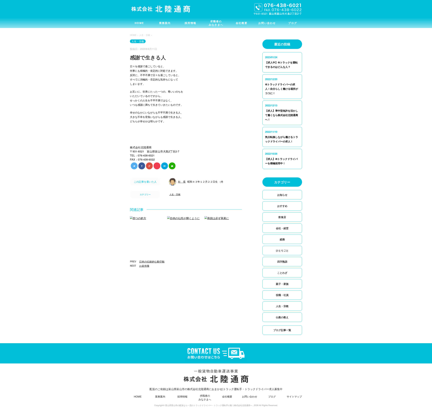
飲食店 (282, 217)
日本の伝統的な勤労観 (152, 261)
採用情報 (190, 23)
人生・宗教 (174, 194)
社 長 (182, 181)
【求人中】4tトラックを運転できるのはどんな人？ (281, 65)
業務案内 (165, 23)
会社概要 (241, 23)
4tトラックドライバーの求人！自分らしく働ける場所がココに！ (281, 88)
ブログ (292, 23)
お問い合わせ (267, 23)
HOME (139, 23)
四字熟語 (282, 261)
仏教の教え (282, 317)
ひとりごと (282, 250)
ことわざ (282, 273)
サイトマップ (294, 396)
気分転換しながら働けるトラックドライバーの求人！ (281, 139)
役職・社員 (282, 295)
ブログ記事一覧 (282, 330)
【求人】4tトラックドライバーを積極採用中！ (281, 161)
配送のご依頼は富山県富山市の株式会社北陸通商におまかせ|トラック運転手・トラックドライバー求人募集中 (216, 389)
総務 (282, 239)
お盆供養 (144, 265)
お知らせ (282, 195)
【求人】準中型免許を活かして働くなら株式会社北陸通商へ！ (281, 115)
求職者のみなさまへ (216, 23)
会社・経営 (282, 228)
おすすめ (282, 206)
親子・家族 (282, 284)
